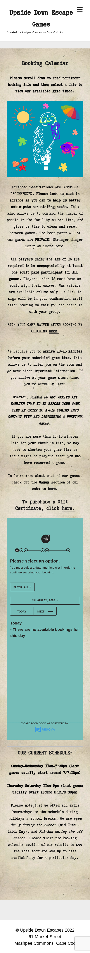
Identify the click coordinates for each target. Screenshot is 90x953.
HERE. (54, 331)
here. (53, 489)
